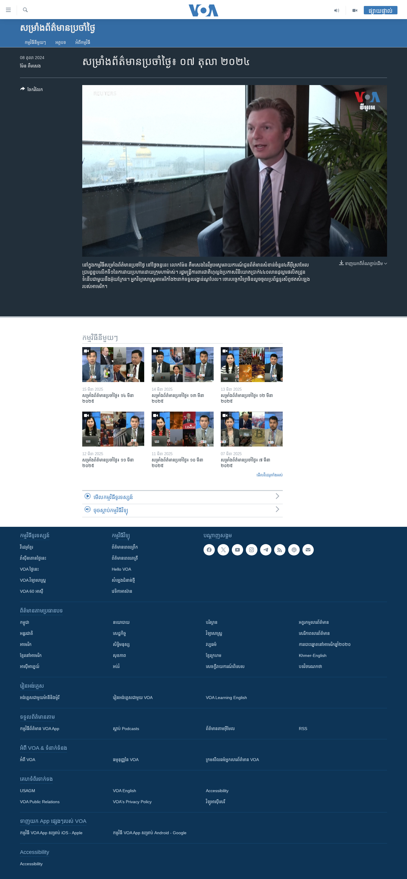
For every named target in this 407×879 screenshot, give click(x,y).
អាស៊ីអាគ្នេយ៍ (29, 666)
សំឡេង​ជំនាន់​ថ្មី (123, 580)
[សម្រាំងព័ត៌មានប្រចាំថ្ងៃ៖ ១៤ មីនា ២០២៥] (113, 364)
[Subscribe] (308, 549)
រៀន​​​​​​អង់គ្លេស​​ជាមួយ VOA (133, 697)
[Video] (355, 10)
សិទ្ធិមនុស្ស (121, 644)
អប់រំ (116, 666)
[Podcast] (293, 549)
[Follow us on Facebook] (209, 549)
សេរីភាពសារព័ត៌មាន (314, 633)
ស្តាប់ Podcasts (126, 728)
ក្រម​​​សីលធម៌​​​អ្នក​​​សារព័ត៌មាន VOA (232, 759)
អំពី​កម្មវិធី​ (82, 42)
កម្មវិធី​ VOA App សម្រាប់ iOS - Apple (51, 832)
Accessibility (217, 790)
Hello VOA (121, 569)
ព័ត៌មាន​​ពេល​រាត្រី (125, 558)
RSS (303, 728)
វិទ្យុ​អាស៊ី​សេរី (215, 801)
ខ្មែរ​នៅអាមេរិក (31, 655)
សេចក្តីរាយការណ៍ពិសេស (225, 666)
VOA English (124, 790)
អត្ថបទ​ (60, 42)
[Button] (31, 90)
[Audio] (337, 10)
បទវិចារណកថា (310, 666)
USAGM (27, 790)
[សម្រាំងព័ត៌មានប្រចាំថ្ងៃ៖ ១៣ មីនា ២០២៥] (183, 364)
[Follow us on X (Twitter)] (223, 549)
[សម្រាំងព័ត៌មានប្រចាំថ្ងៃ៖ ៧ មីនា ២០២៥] (252, 429)
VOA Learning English (226, 697)
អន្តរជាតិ (26, 633)
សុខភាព (119, 655)
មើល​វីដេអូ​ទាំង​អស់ (270, 475)
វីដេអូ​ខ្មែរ (26, 547)
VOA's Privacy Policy (132, 801)
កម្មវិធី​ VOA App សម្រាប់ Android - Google (150, 832)
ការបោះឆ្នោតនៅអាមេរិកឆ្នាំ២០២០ (325, 644)
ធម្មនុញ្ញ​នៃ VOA (126, 759)
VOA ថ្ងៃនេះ (29, 569)
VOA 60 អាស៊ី (31, 591)
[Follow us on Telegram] (265, 549)
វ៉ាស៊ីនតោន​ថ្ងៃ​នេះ (33, 558)
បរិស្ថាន (212, 622)
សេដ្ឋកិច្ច (119, 633)
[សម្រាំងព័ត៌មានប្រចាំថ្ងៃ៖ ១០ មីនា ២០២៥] (183, 429)
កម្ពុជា (24, 622)
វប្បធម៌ (211, 644)
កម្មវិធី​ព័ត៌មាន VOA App (39, 728)
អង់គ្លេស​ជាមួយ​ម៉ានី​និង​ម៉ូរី (39, 697)
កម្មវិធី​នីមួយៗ (35, 42)
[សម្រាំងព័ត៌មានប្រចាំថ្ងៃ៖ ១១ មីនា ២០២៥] (113, 429)
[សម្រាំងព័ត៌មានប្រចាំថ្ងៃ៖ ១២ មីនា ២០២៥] (252, 364)
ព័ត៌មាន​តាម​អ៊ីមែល (220, 728)
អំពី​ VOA (27, 759)
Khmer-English (313, 655)
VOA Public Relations (40, 801)
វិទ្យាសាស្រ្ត (214, 633)
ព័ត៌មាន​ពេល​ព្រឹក (125, 547)
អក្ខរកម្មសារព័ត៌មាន (314, 622)
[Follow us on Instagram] (251, 549)
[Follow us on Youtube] (237, 549)
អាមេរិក (26, 644)
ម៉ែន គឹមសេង (30, 66)
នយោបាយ (121, 622)
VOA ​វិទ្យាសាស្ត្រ (33, 580)
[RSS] (279, 549)
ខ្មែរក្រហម (213, 655)
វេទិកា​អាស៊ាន (122, 591)
